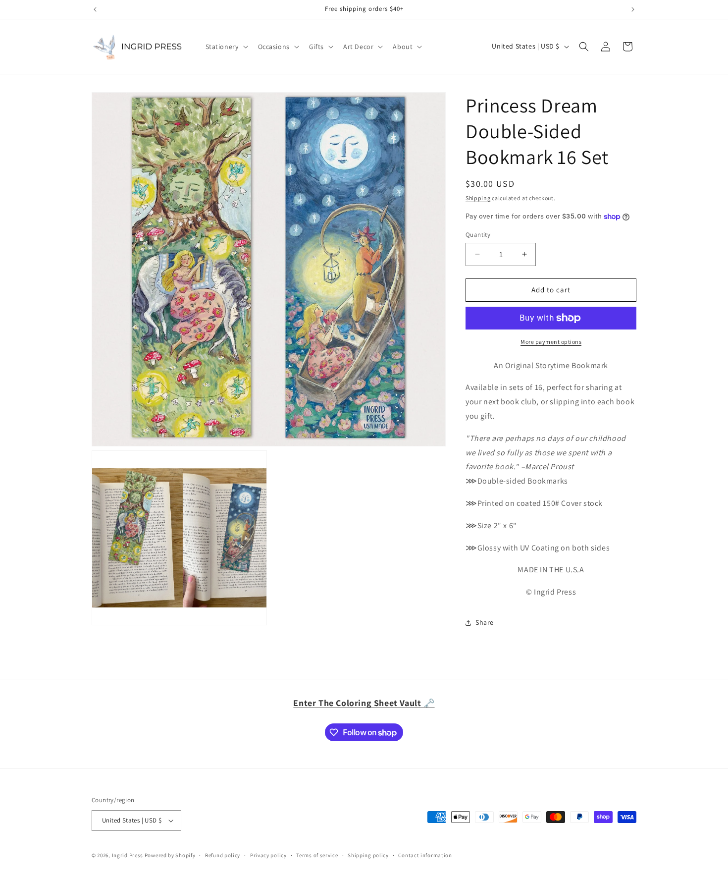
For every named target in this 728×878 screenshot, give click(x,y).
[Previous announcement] (95, 9)
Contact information (425, 855)
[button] (226, 46)
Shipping (478, 198)
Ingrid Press (127, 855)
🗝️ (363, 703)
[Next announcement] (633, 9)
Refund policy (222, 855)
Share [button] (484, 622)
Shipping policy (368, 855)
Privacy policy (268, 855)
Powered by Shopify (170, 855)
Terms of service (317, 855)
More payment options (550, 341)
